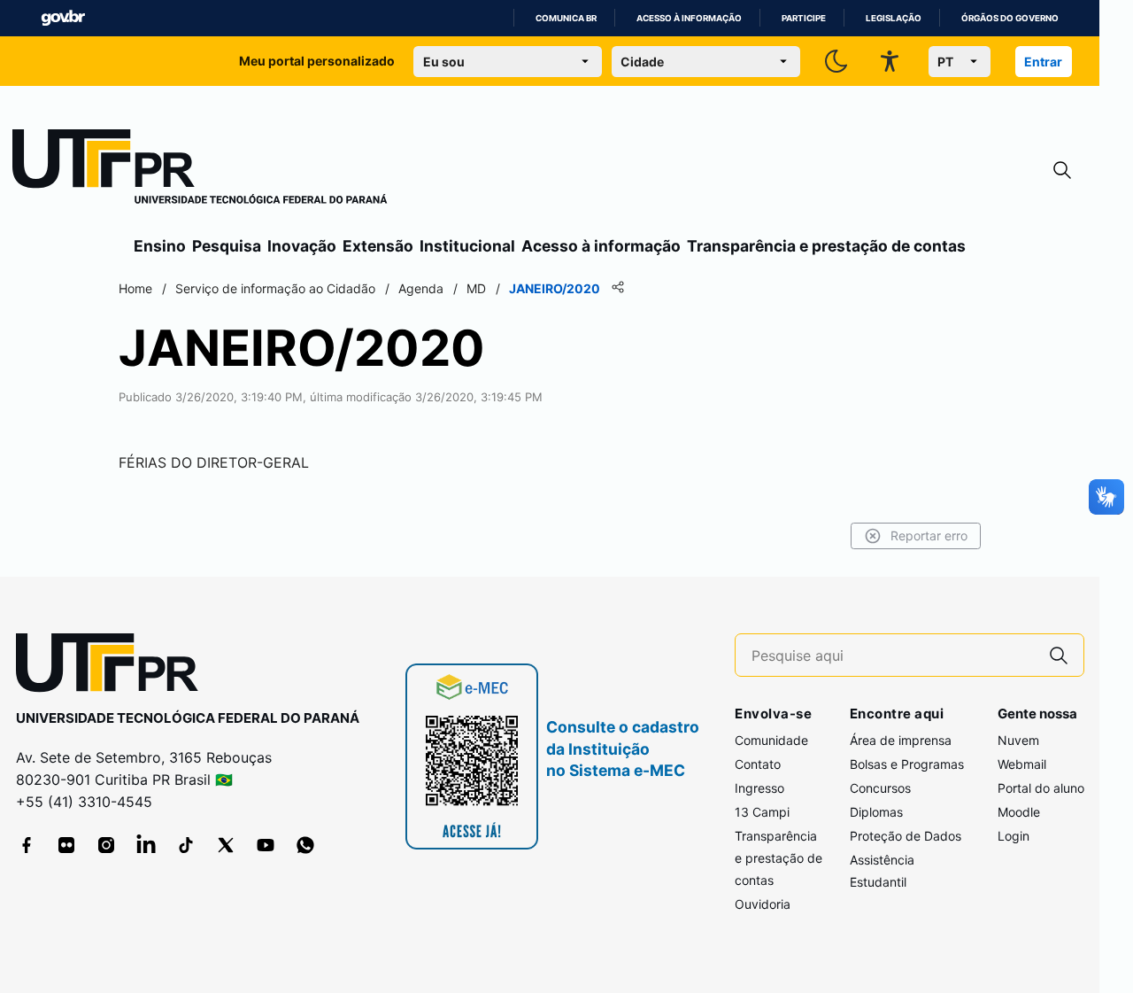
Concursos (880, 787)
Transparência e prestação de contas (826, 246)
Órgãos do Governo (1010, 18)
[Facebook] (26, 845)
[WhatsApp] (305, 845)
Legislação (893, 18)
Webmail (1022, 764)
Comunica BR (566, 18)
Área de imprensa (901, 740)
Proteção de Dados (905, 835)
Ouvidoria (762, 904)
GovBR (63, 18)
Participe (804, 18)
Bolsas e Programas (907, 764)
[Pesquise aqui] (1058, 655)
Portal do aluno (1041, 787)
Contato (758, 764)
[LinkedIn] (146, 845)
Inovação (301, 246)
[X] (225, 845)
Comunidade (771, 740)
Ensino (160, 246)
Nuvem (1018, 740)
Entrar (1043, 61)
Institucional (467, 246)
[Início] (200, 170)
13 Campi (762, 811)
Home (135, 288)
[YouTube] (265, 845)
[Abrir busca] (1062, 170)
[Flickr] (66, 845)
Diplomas (876, 811)
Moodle (1019, 811)
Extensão (378, 246)
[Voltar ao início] (113, 666)
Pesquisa (226, 246)
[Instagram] (106, 845)
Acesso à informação (689, 18)
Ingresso (759, 787)
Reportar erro (928, 535)
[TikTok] (186, 845)
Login (1013, 835)
